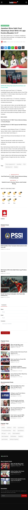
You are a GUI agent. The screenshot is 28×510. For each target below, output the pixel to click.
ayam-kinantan (4, 439)
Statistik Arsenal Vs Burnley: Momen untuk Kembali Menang (14, 183)
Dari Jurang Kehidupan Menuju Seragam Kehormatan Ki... (18, 408)
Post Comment (5, 332)
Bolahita (16, 167)
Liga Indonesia (21, 427)
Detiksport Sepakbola (14, 439)
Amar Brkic (19, 164)
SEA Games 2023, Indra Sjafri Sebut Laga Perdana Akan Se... (14, 270)
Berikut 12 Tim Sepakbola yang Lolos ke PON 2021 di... (18, 479)
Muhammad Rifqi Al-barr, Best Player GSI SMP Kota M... (17, 386)
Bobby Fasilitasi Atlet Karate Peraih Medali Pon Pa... (19, 352)
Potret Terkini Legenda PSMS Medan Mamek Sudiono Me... (17, 416)
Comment (3, 321)
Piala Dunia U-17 (9, 167)
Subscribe (24, 495)
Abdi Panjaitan (13, 370)
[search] (26, 2)
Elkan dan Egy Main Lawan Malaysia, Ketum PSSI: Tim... (17, 345)
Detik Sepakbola (5, 436)
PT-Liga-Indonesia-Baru (6, 430)
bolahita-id (9, 427)
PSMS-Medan (13, 436)
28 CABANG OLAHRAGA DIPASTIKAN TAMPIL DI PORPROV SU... (18, 368)
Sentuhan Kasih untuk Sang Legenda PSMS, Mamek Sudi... (18, 401)
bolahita (3, 218)
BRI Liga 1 (4, 433)
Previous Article (15, 174)
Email (2, 315)
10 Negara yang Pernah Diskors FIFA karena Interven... (18, 394)
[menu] (1, 2)
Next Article (13, 180)
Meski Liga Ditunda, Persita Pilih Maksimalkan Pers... (18, 360)
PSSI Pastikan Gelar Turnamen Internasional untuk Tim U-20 (14, 246)
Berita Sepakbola (16, 433)
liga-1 (14, 430)
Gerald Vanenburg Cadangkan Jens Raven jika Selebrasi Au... (13, 294)
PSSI (24, 164)
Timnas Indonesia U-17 (10, 164)
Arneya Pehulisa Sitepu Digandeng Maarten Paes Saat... (19, 374)
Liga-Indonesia (20, 430)
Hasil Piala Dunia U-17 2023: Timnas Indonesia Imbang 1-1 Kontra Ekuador (14, 177)
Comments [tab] (3, 304)
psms (9, 433)
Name (2, 309)
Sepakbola (20, 436)
